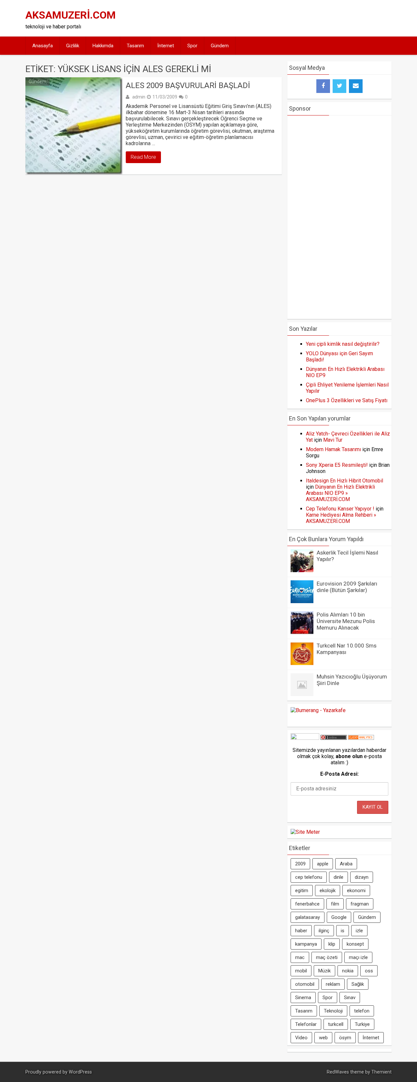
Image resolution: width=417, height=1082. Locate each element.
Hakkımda (103, 46)
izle (359, 931)
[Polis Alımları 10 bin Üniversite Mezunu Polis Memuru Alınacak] (302, 632)
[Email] (356, 86)
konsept (355, 944)
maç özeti (327, 957)
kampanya (306, 944)
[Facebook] (323, 86)
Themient (381, 1072)
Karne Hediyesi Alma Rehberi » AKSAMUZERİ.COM (341, 518)
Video (301, 1038)
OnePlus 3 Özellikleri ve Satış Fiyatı (346, 400)
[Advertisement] (271, 18)
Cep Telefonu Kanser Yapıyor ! (340, 509)
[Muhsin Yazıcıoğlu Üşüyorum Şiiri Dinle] (302, 694)
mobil (301, 971)
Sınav (349, 997)
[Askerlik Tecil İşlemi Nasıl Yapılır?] (302, 570)
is (342, 931)
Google (339, 917)
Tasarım (135, 46)
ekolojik (328, 890)
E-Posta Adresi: (339, 774)
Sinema (303, 997)
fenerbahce (307, 904)
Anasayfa (42, 46)
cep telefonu (308, 877)
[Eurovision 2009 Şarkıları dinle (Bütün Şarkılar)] (302, 601)
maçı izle (358, 957)
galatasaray (307, 917)
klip (331, 944)
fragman (360, 904)
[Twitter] (339, 86)
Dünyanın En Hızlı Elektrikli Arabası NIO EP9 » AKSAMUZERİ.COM (340, 493)
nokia (347, 971)
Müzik (324, 971)
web (323, 1038)
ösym (345, 1038)
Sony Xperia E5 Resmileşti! (337, 465)
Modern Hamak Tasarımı (333, 449)
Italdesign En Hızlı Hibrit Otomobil (344, 481)
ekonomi (356, 890)
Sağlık (358, 984)
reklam (333, 984)
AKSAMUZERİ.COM (70, 15)
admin (138, 97)
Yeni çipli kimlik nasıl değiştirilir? (343, 344)
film (335, 904)
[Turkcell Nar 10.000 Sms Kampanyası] (302, 663)
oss (369, 971)
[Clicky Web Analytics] (361, 738)
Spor (192, 46)
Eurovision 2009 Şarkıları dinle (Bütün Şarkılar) (347, 586)
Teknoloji (333, 1011)
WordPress (80, 1072)
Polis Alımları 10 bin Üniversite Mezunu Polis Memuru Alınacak (346, 621)
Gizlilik (72, 46)
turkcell (335, 1024)
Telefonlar (306, 1024)
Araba (346, 864)
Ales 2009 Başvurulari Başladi (188, 85)
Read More (143, 157)
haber (301, 931)
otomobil (304, 984)
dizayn (361, 877)
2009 (300, 864)
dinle (338, 877)
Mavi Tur (332, 440)
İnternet (165, 46)
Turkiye (362, 1024)
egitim (301, 890)
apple (322, 864)
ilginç (324, 931)
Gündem (220, 46)
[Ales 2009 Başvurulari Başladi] (73, 126)
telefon (361, 1011)
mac (300, 957)
